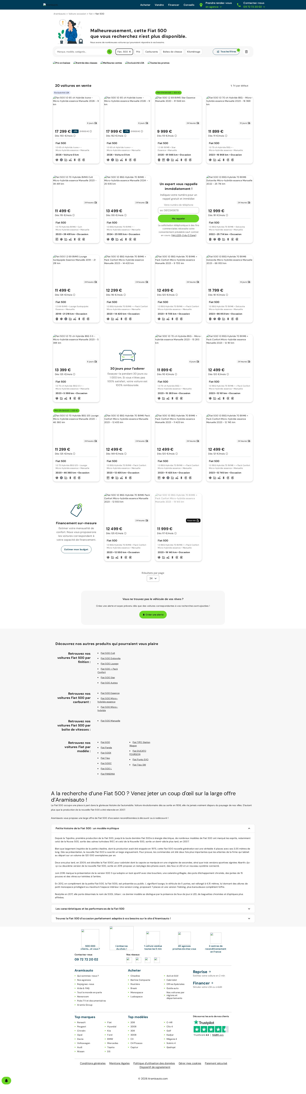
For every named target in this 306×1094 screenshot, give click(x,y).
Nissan (80, 1051)
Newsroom (83, 996)
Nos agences (84, 980)
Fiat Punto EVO (141, 759)
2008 (134, 1026)
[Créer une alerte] (6, 1080)
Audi (79, 1047)
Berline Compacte (140, 980)
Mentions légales (119, 1063)
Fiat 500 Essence (110, 693)
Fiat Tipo (105, 758)
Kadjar (170, 1034)
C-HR (170, 1022)
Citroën (81, 1030)
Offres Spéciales (176, 984)
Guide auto (173, 988)
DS (108, 1051)
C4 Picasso (136, 1043)
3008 (134, 1034)
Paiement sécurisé (216, 1063)
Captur (134, 1047)
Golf (169, 1030)
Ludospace (136, 996)
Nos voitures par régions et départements (176, 995)
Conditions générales (93, 1063)
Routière (135, 984)
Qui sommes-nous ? (88, 975)
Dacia (80, 1039)
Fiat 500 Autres (109, 682)
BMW (110, 1039)
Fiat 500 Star (108, 677)
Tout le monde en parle (89, 992)
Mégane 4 (172, 1039)
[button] (130, 51)
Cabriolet (172, 980)
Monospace (137, 992)
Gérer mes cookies (190, 1063)
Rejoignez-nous (85, 984)
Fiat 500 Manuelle (110, 720)
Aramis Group (84, 1004)
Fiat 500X (106, 752)
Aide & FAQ (83, 988)
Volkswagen (83, 1043)
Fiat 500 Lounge (109, 663)
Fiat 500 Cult (108, 653)
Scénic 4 (171, 1043)
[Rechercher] (109, 51)
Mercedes (112, 1043)
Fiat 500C (106, 763)
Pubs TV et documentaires (91, 1000)
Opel (79, 1034)
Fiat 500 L (106, 768)
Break (134, 988)
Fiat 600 (105, 742)
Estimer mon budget (76, 549)
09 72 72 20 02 (86, 959)
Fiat (109, 1022)
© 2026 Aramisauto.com (153, 1078)
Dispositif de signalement (155, 1067)
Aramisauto (60, 13)
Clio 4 (170, 1026)
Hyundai (111, 1026)
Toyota (110, 1047)
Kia (109, 1030)
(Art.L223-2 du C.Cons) (183, 235)
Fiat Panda (106, 747)
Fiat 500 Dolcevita (111, 658)
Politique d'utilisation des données (154, 1063)
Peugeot (81, 1026)
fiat (91, 13)
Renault (81, 1022)
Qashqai (171, 1047)
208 (133, 1022)
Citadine (135, 975)
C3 (132, 1039)
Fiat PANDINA (108, 773)
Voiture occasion (77, 13)
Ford (109, 1034)
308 (133, 1030)
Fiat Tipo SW (139, 764)
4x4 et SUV (173, 975)
